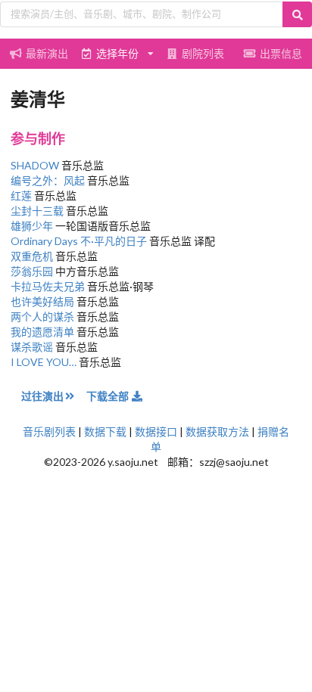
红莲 (21, 195)
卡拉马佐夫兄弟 (48, 286)
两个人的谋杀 (42, 316)
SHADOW (35, 165)
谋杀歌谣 (32, 346)
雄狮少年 (32, 225)
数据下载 (105, 431)
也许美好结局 (42, 301)
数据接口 (156, 431)
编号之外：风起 (48, 180)
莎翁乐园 (32, 271)
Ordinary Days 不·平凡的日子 (79, 240)
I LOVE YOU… (43, 361)
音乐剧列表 (49, 431)
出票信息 (281, 53)
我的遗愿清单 (42, 331)
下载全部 (108, 395)
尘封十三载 (37, 210)
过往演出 (42, 395)
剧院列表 (203, 53)
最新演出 (47, 53)
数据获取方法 (217, 431)
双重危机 (32, 256)
